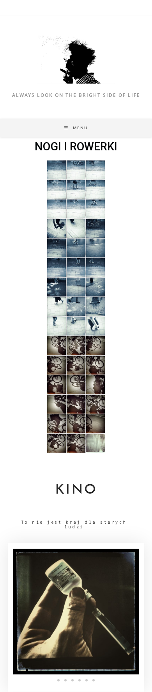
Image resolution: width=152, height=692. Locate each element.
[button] (20, 670)
